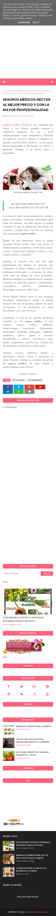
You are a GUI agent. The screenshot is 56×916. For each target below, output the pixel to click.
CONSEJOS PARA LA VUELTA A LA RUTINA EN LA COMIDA (31, 869)
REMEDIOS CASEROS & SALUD (36, 912)
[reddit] (47, 686)
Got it (36, 22)
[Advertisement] (28, 47)
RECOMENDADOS (16, 91)
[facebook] (8, 686)
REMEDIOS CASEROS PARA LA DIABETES (34, 726)
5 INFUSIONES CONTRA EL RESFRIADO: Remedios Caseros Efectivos (23, 619)
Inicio (5, 91)
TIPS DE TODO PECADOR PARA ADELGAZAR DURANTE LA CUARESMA (33, 740)
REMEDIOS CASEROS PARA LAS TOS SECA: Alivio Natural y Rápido (32, 856)
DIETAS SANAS (18, 380)
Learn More (24, 22)
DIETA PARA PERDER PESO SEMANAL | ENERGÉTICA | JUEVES (32, 753)
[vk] (21, 694)
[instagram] (34, 694)
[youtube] (47, 694)
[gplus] (34, 686)
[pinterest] (8, 694)
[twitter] (21, 686)
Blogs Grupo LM (12, 116)
